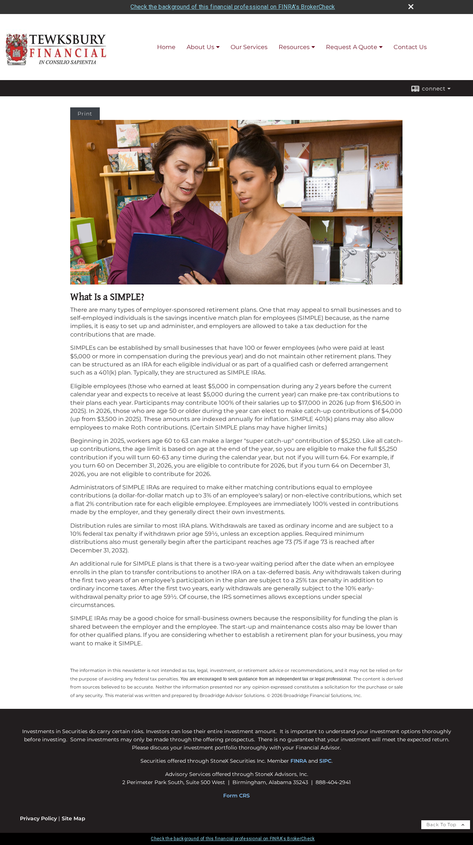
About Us (200, 47)
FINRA (298, 761)
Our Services (249, 47)
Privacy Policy (38, 818)
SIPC (325, 761)
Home (166, 47)
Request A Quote (351, 47)
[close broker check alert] (411, 7)
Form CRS (236, 795)
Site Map (73, 818)
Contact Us (410, 47)
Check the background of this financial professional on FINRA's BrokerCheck (232, 6)
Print (85, 113)
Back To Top (442, 824)
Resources (294, 47)
